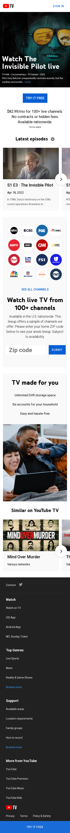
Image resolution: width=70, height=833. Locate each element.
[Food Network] (14, 260)
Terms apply (35, 127)
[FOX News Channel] (28, 260)
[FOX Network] (42, 230)
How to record (14, 737)
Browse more (14, 687)
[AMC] (28, 245)
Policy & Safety (42, 815)
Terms (24, 815)
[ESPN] (14, 245)
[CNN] (42, 245)
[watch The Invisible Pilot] (31, 164)
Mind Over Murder (23, 557)
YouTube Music (15, 788)
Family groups (14, 728)
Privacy (10, 815)
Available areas (15, 709)
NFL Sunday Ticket (17, 636)
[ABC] (14, 230)
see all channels (35, 289)
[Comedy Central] (56, 245)
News (9, 668)
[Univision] (56, 260)
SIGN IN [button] (58, 6)
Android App (13, 626)
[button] (61, 179)
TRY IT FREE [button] (35, 98)
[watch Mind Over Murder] (31, 536)
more (27, 82)
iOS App (10, 617)
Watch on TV (13, 607)
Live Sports (12, 658)
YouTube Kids (14, 797)
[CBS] (28, 230)
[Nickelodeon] (42, 274)
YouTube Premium (17, 778)
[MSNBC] (14, 274)
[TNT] (56, 274)
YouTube (11, 769)
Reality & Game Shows (19, 677)
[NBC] (56, 230)
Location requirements (19, 718)
